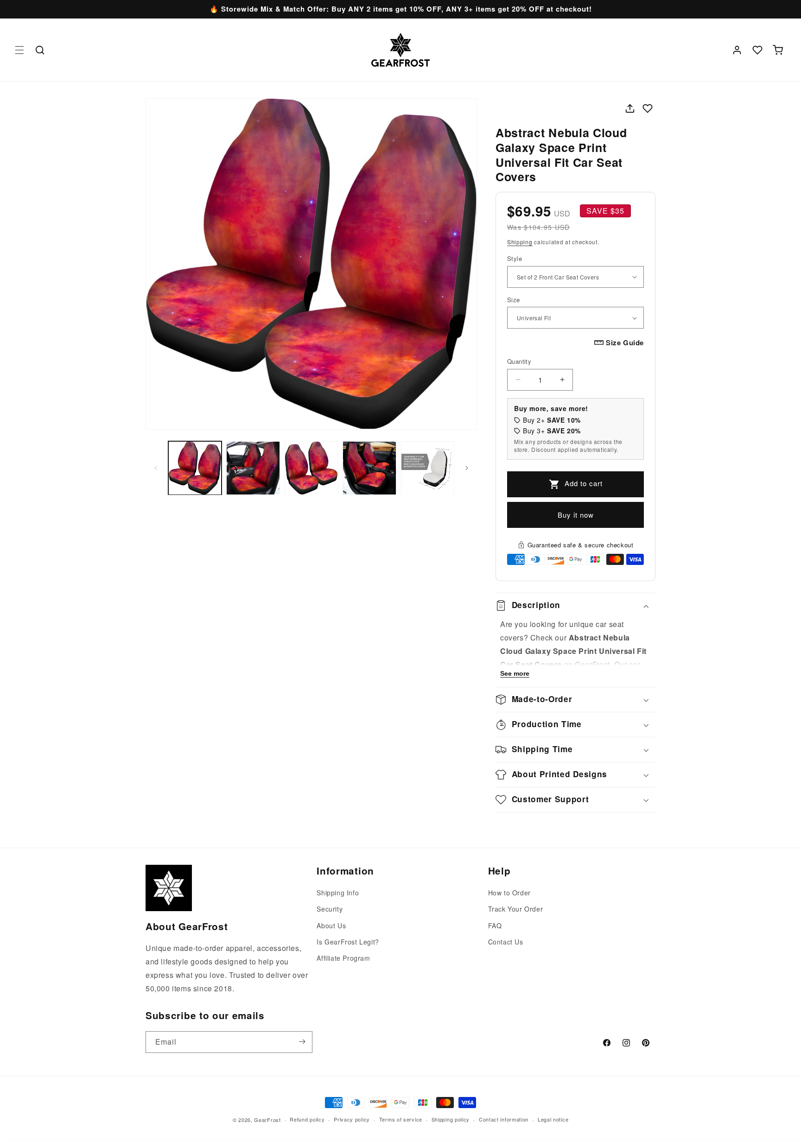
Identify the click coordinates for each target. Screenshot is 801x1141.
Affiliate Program (343, 958)
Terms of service (400, 1119)
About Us (331, 925)
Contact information (503, 1119)
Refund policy (307, 1119)
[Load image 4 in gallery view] (369, 467)
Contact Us (505, 941)
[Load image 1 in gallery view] (195, 467)
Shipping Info (338, 892)
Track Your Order (515, 909)
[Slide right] (467, 468)
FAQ (495, 925)
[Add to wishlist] (647, 108)
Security (330, 909)
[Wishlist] (757, 50)
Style (514, 258)
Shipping (520, 242)
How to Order (509, 892)
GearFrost (267, 1119)
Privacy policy (352, 1119)
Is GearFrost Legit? (348, 941)
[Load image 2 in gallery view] (253, 467)
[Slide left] (156, 468)
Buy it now (576, 515)
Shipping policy (451, 1119)
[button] (19, 50)
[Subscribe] (302, 1041)
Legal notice (553, 1119)
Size (513, 299)
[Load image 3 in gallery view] (311, 467)
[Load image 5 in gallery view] (427, 467)
